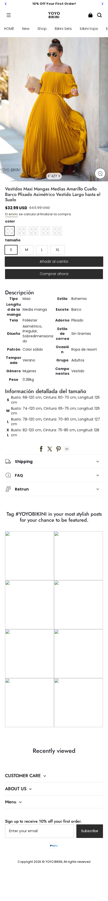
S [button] (11, 249)
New (25, 28)
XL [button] (58, 249)
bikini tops (89, 28)
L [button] (42, 249)
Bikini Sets (63, 28)
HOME (9, 28)
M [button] (26, 249)
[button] (8, 15)
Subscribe (89, 830)
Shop (42, 28)
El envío (11, 214)
